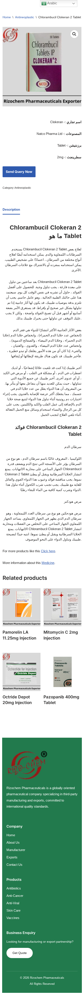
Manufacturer (15, 850)
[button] (74, 34)
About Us (13, 842)
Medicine (48, 563)
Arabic (52, 3)
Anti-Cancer (14, 895)
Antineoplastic (24, 17)
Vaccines (12, 918)
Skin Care (13, 910)
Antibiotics (13, 888)
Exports (11, 857)
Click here (48, 551)
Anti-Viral (12, 903)
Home (7, 17)
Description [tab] (11, 209)
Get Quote (19, 953)
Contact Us (14, 864)
